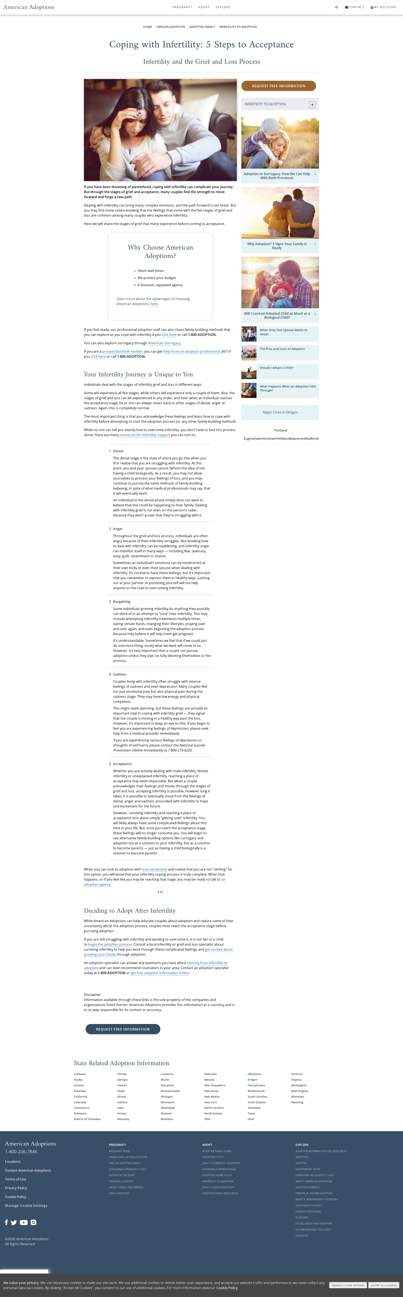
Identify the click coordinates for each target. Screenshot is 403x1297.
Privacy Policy (16, 1188)
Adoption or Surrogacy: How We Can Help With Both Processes (277, 176)
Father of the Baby (122, 1175)
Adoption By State (308, 1169)
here (154, 304)
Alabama (80, 1074)
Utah (251, 1119)
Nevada (209, 1079)
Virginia (296, 1079)
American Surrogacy (164, 343)
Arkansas (80, 1091)
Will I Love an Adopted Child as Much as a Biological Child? (277, 316)
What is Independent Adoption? (317, 1199)
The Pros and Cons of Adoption (282, 349)
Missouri (166, 1113)
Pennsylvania (256, 1085)
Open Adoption (119, 1193)
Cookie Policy (15, 1196)
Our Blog (302, 1235)
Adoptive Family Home (217, 1151)
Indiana (122, 1102)
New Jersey (211, 1091)
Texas (251, 1113)
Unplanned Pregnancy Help (128, 1169)
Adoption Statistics (309, 1205)
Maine (165, 1079)
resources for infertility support (145, 435)
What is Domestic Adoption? (221, 1163)
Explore (223, 7)
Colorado (80, 1102)
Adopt (204, 7)
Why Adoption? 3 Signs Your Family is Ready (277, 246)
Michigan (167, 1096)
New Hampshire (214, 1085)
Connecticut (81, 1108)
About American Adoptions (314, 1181)
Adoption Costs (213, 1157)
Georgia (122, 1079)
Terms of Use (15, 1179)
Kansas (122, 1113)
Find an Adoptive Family (125, 1163)
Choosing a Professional (219, 1169)
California (80, 1096)
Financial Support (121, 1181)
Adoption (302, 1157)
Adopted (301, 1163)
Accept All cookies (384, 1285)
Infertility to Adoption (238, 27)
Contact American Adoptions (28, 1170)
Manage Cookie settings (348, 1285)
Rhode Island (256, 1091)
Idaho (121, 1091)
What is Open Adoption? (218, 1187)
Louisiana (167, 1074)
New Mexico (212, 1096)
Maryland (167, 1085)
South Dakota (257, 1102)
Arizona (79, 1085)
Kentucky (123, 1119)
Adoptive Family (202, 27)
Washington (299, 1085)
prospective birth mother (122, 351)
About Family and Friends (126, 1187)
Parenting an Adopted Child (315, 1175)
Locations (13, 1161)
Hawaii (122, 1085)
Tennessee (254, 1108)
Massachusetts (170, 1091)
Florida (122, 1074)
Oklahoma (254, 1074)
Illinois (121, 1096)
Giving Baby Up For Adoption (128, 1157)
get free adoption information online (160, 973)
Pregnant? (182, 7)
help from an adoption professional (191, 351)
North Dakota (213, 1113)
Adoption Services (308, 1187)
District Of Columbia (87, 1119)
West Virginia (299, 1091)
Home (147, 27)
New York (210, 1102)
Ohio (207, 1119)
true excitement (154, 869)
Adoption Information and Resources (321, 1151)
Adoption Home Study (217, 1175)
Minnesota (168, 1102)
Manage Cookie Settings (26, 1205)
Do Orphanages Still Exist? (314, 1229)
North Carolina (214, 1108)
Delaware (80, 1113)
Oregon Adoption (170, 27)
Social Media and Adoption (314, 1223)
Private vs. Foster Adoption (314, 1193)
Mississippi (168, 1108)
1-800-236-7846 (21, 1151)
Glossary (302, 1217)
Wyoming (297, 1102)
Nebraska (210, 1074)
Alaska (78, 1079)
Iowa (120, 1108)
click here (169, 334)
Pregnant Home (119, 1151)
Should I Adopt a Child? (276, 368)
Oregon (252, 1079)
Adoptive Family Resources (220, 1193)
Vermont (296, 1074)
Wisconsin (297, 1096)
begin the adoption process (110, 944)
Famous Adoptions (308, 1211)
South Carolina (257, 1096)
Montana (167, 1119)
